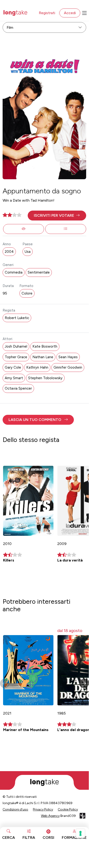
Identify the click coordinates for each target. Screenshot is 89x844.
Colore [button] (27, 293)
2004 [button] (9, 251)
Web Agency (50, 816)
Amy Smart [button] (14, 378)
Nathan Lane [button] (42, 357)
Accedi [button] (70, 13)
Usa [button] (28, 251)
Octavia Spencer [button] (18, 388)
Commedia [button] (13, 272)
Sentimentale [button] (39, 272)
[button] (57, 215)
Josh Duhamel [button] (16, 346)
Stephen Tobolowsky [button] (45, 378)
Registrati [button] (47, 13)
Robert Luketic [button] (17, 318)
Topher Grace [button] (16, 357)
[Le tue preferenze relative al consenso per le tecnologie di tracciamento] (80, 833)
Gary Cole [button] (13, 367)
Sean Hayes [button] (68, 357)
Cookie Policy (68, 809)
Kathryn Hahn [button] (37, 367)
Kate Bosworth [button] (44, 346)
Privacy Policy (43, 809)
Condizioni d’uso (15, 809)
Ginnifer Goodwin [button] (67, 367)
